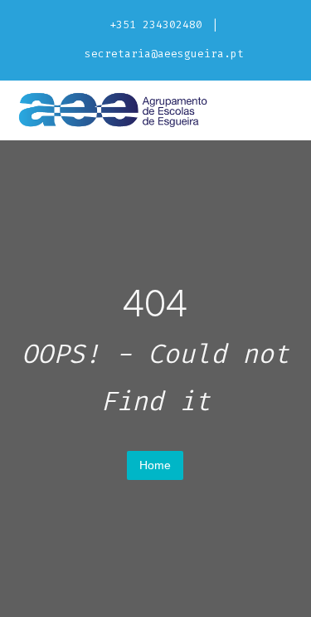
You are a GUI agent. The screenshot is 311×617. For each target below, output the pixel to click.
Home (155, 465)
